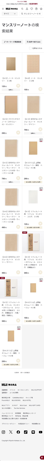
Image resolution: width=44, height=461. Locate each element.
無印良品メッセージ (29, 413)
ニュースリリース (7, 413)
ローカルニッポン (23, 390)
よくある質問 (14, 393)
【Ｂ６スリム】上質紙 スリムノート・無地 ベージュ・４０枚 (11, 353)
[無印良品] (9, 385)
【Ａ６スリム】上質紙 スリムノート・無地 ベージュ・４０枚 (33, 305)
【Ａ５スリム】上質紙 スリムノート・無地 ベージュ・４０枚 (33, 165)
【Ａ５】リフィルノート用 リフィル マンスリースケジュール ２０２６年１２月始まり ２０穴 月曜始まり (33, 262)
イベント (12, 390)
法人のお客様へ (7, 408)
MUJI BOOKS (16, 400)
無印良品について (7, 416)
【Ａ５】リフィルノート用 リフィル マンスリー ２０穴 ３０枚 (33, 214)
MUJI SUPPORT (36, 390)
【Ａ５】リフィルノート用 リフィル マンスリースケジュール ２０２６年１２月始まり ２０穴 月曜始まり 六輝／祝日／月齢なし (11, 309)
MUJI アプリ (6, 405)
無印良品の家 (6, 398)
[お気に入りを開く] (32, 8)
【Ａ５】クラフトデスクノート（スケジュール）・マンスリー (11, 121)
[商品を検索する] (22, 8)
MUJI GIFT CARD (34, 405)
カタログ (15, 405)
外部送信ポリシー (23, 424)
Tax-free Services (19, 408)
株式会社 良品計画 (21, 416)
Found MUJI (6, 400)
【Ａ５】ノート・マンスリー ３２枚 (11, 79)
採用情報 (18, 413)
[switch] (18, 86)
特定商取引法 (36, 424)
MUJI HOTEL (27, 400)
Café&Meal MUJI (18, 398)
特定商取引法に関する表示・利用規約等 (14, 418)
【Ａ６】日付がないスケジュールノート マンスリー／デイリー (11, 259)
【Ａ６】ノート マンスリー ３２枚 (33, 79)
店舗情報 (4, 390)
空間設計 (4, 393)
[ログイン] (27, 8)
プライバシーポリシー (9, 424)
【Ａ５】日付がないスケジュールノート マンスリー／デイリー (33, 121)
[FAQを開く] (36, 8)
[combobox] (10, 14)
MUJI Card (23, 405)
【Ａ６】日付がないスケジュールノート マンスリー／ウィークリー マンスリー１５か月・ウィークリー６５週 (11, 216)
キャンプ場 (29, 398)
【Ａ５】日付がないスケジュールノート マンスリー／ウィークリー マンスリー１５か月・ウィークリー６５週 (11, 167)
